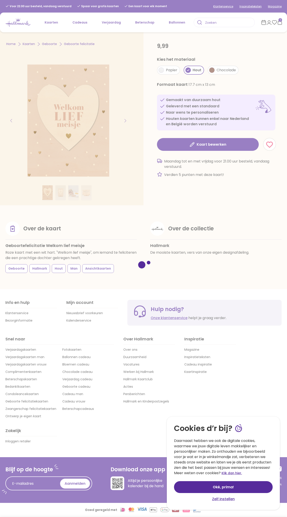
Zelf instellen (223, 499)
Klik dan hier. (232, 473)
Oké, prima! (223, 487)
